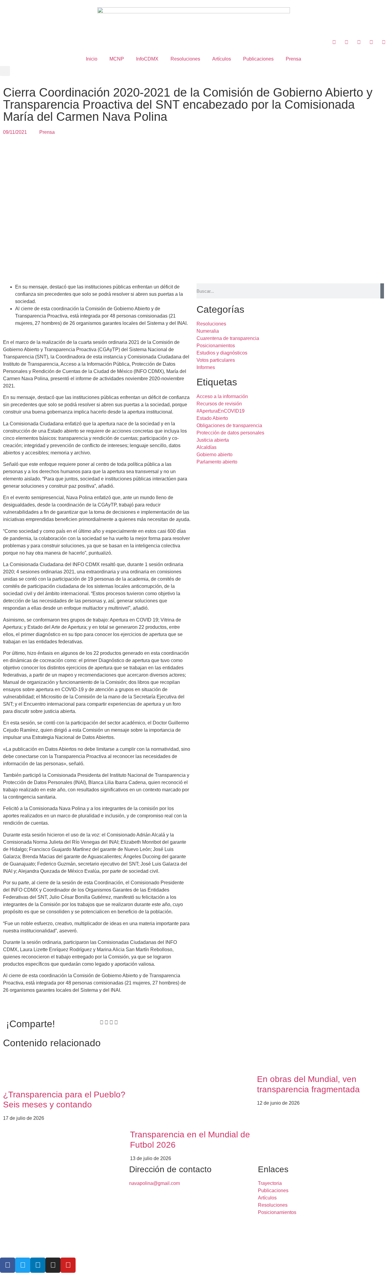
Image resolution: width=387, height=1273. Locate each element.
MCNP (116, 58)
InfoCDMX (147, 58)
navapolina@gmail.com (154, 1183)
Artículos (221, 58)
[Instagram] (52, 1265)
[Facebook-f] (7, 1265)
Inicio (91, 58)
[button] (5, 71)
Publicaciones (258, 58)
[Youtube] (68, 1265)
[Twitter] (22, 1265)
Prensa (293, 58)
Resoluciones (185, 58)
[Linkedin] (37, 1265)
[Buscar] (382, 290)
